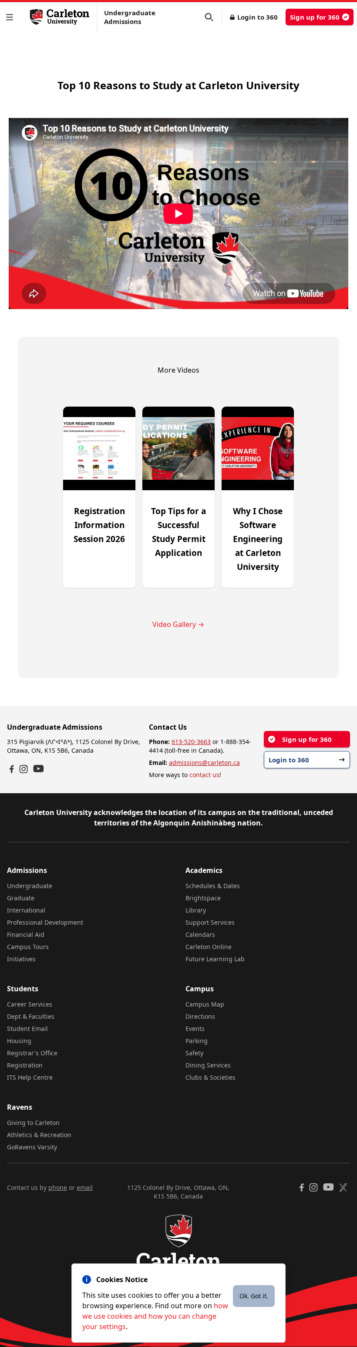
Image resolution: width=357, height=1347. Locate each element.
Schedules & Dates (212, 886)
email (85, 1187)
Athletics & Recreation (39, 1135)
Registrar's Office (32, 1053)
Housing (19, 1041)
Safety (194, 1053)
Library (195, 910)
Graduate (20, 898)
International (26, 910)
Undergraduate (29, 886)
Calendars (200, 934)
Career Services (29, 1004)
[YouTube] (38, 768)
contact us (204, 775)
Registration (25, 1065)
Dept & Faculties (30, 1016)
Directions (200, 1016)
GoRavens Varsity (32, 1147)
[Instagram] (23, 769)
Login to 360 (257, 17)
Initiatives (21, 959)
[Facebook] (12, 769)
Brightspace (203, 898)
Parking (196, 1041)
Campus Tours (28, 947)
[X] (343, 1187)
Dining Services (208, 1065)
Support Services (210, 922)
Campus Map (204, 1004)
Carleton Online (208, 947)
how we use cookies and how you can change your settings (155, 1316)
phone (57, 1187)
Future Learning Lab (215, 959)
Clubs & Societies (210, 1077)
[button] (11, 17)
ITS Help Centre (30, 1077)
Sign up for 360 (315, 17)
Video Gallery (178, 624)
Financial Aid (25, 934)
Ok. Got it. (253, 1296)
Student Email (27, 1028)
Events (195, 1028)
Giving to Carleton (33, 1122)
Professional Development (45, 922)
